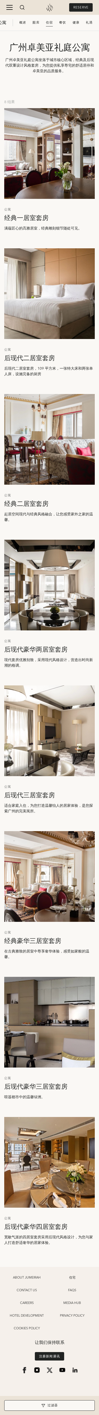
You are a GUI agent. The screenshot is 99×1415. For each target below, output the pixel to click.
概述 (22, 22)
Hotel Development (27, 1315)
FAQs (72, 1290)
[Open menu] (9, 7)
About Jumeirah (27, 1277)
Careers (27, 1303)
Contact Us (27, 1290)
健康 (76, 22)
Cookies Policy (27, 1328)
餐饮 (62, 22)
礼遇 (89, 22)
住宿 (49, 22)
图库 (35, 22)
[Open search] (22, 7)
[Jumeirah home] (49, 7)
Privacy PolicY (72, 1315)
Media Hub (72, 1303)
